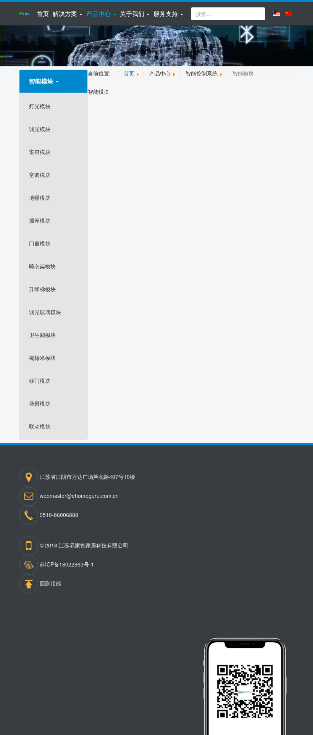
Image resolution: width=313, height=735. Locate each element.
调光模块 (39, 129)
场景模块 (39, 403)
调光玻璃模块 (45, 312)
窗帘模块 (39, 152)
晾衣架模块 (42, 266)
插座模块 (39, 220)
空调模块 (39, 174)
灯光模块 (39, 106)
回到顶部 (50, 583)
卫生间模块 (42, 335)
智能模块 (42, 81)
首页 (43, 13)
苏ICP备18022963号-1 (67, 564)
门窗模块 (39, 243)
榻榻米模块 (42, 357)
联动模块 (39, 426)
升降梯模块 (42, 289)
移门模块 (39, 380)
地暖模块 (39, 197)
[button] (67, 13)
